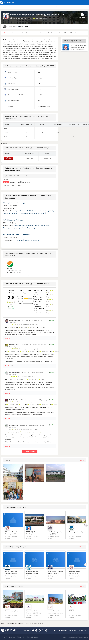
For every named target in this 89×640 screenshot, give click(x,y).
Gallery (66, 33)
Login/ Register (75, 6)
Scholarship (73, 33)
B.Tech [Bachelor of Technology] (14, 203)
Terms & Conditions (32, 637)
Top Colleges (4, 6)
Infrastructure (58, 33)
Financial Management (32, 240)
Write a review (63, 6)
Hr (14, 240)
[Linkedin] (43, 630)
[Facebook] (33, 630)
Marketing (20, 240)
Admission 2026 (38, 6)
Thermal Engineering (28, 228)
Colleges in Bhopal (11, 623)
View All (82, 460)
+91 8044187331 (62, 630)
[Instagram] (40, 630)
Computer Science (19, 211)
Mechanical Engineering (46, 211)
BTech (7, 185)
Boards (31, 6)
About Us (4, 637)
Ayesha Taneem (12, 26)
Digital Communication (42, 225)
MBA (13, 185)
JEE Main (9, 268)
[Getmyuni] (8, 3)
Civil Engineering (32, 211)
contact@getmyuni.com (79, 630)
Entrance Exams (22, 6)
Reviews (35, 33)
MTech (19, 185)
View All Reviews (30, 451)
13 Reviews (44, 18)
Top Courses (13, 6)
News (46, 6)
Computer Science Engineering (23, 225)
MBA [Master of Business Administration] (17, 235)
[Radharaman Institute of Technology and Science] (6, 16)
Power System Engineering (11, 228)
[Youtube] (46, 630)
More (50, 6)
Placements (42, 33)
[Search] (56, 6)
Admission (21, 33)
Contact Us (12, 637)
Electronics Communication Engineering (32, 213)
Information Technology (10, 213)
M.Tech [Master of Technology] (13, 220)
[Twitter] (36, 630)
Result (50, 33)
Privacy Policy (21, 637)
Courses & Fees (11, 33)
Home (3, 623)
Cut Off (28, 33)
